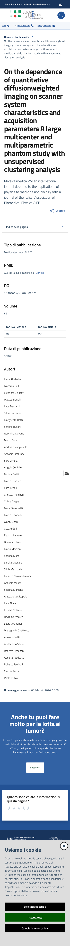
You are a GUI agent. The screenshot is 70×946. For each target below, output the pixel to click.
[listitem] (5, 25)
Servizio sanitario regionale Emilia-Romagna (27, 4)
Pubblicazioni (22, 37)
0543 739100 (24, 25)
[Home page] (29, 15)
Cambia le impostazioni (35, 928)
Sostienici (35, 767)
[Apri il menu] (7, 15)
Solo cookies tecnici (35, 907)
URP (4, 25)
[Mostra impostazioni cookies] (66, 473)
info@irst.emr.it (44, 25)
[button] (61, 15)
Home (7, 37)
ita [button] (60, 4)
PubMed (39, 273)
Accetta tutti (35, 917)
